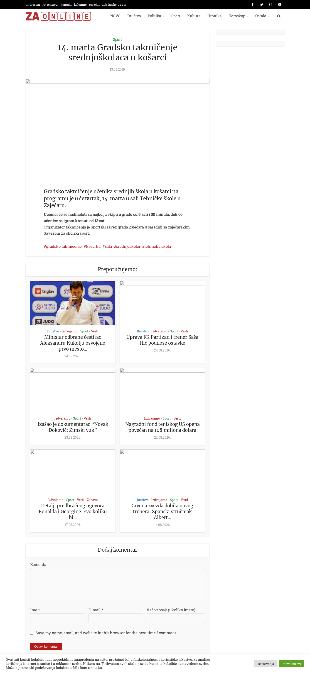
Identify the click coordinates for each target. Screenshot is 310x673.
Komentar (39, 564)
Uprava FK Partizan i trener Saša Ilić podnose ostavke (162, 340)
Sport (175, 15)
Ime (35, 609)
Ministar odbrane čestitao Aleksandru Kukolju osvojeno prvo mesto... (72, 343)
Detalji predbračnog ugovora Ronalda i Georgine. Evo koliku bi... (73, 511)
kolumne (80, 4)
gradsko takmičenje (64, 246)
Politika (154, 15)
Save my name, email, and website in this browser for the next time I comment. (106, 632)
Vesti (94, 331)
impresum (33, 4)
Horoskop (237, 15)
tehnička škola (157, 246)
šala (108, 246)
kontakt (66, 4)
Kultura (194, 15)
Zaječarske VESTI (114, 4)
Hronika (214, 15)
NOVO (115, 15)
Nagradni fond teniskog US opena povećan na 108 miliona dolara (162, 427)
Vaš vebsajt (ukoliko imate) (171, 609)
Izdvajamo (70, 331)
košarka (93, 246)
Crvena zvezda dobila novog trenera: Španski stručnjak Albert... (162, 511)
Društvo (134, 15)
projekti (94, 4)
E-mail (96, 609)
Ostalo (260, 15)
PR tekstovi (50, 4)
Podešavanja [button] (265, 664)
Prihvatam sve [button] (292, 664)
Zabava (92, 500)
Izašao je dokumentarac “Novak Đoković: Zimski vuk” (72, 427)
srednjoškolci (128, 246)
